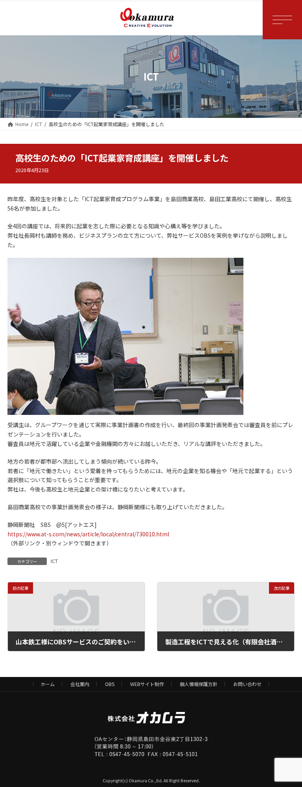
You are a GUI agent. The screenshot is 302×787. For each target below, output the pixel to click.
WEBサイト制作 (147, 684)
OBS (109, 684)
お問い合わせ (247, 684)
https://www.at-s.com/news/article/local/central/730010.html (88, 534)
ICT (54, 561)
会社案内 (79, 684)
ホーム (48, 684)
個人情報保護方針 (198, 684)
